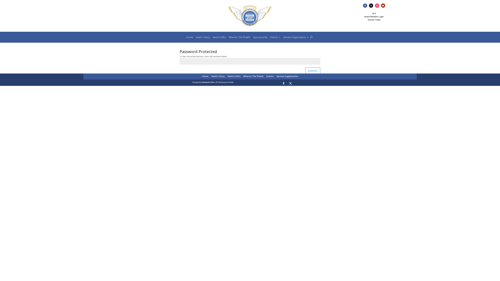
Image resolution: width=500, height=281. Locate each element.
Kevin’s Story (203, 37)
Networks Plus (208, 82)
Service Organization (294, 37)
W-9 (374, 13)
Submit (312, 70)
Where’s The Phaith (239, 37)
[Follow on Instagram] (377, 6)
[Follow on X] (371, 6)
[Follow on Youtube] (383, 6)
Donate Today (374, 19)
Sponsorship (260, 37)
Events (274, 37)
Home (189, 37)
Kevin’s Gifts (219, 37)
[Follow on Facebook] (365, 6)
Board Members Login (374, 16)
